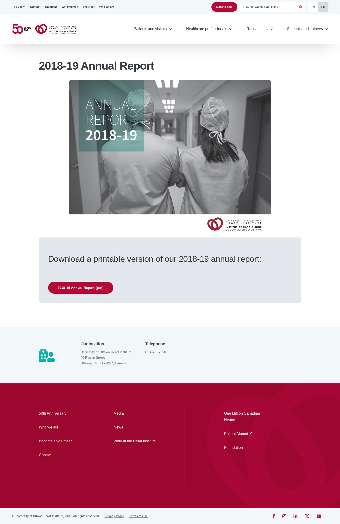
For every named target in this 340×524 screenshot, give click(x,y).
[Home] (46, 29)
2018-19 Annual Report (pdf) (81, 288)
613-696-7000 (155, 352)
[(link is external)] (274, 516)
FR (323, 7)
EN (313, 7)
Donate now (224, 7)
